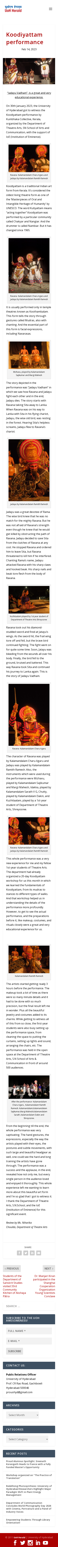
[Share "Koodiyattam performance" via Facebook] (19, 1253)
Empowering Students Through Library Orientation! (28, 1521)
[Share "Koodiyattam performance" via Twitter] (26, 1253)
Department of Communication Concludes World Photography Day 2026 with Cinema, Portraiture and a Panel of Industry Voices (28, 1507)
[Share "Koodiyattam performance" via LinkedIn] (32, 1253)
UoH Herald (19, 1537)
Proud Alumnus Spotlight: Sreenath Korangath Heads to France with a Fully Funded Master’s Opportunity (28, 1464)
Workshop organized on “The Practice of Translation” (29, 1477)
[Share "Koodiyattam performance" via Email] (38, 1253)
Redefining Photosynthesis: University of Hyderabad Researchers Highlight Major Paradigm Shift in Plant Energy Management (29, 1490)
